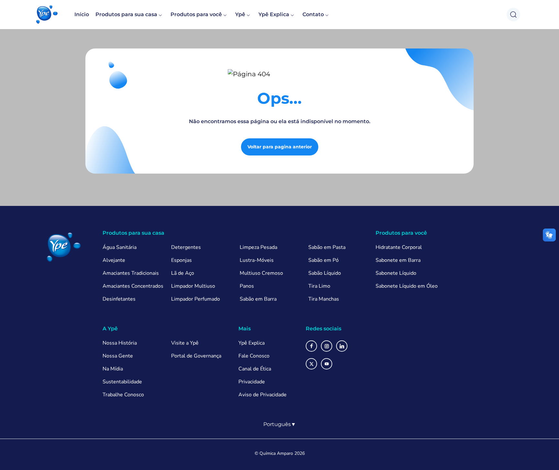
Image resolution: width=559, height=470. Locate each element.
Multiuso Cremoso (261, 273)
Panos (247, 286)
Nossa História (120, 343)
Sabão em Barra (258, 299)
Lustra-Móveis (257, 260)
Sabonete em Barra (398, 260)
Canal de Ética (254, 368)
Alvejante (114, 260)
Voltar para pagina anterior (279, 147)
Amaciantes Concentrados (133, 286)
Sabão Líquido (324, 273)
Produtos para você (196, 14)
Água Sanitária (120, 247)
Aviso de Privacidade (262, 394)
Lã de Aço (182, 273)
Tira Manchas (323, 299)
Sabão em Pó (323, 260)
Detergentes (186, 247)
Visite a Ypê (185, 343)
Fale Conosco (253, 355)
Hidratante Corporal (399, 247)
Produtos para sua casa (126, 14)
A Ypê (110, 329)
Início (81, 14)
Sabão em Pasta (326, 247)
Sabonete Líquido (396, 273)
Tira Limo (319, 286)
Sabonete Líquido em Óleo (407, 286)
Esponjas (181, 260)
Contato (313, 14)
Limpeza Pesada (258, 247)
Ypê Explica (273, 14)
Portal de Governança (196, 355)
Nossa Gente (118, 355)
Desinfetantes (119, 299)
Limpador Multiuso (193, 286)
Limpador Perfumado (195, 299)
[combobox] (279, 424)
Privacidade (251, 381)
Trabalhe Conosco (123, 394)
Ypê (240, 14)
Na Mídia (113, 368)
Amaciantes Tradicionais (131, 273)
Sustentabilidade (122, 381)
